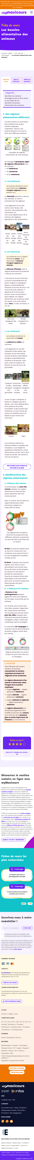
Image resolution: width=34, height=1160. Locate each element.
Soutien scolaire (17, 1068)
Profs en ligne (25, 813)
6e (22, 53)
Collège (9, 53)
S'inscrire (27, 928)
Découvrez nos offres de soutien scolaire (17, 467)
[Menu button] (31, 12)
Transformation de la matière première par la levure (17, 893)
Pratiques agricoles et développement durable (17, 875)
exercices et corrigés (11, 817)
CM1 (16, 53)
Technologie (5, 55)
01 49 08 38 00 (5, 973)
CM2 (19, 53)
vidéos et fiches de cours (15, 825)
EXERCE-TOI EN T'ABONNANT (13, 840)
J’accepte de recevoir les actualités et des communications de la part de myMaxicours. (18, 935)
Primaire (4, 53)
